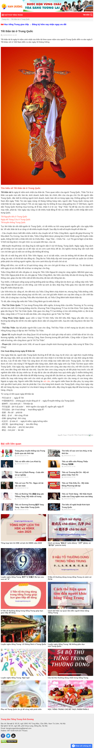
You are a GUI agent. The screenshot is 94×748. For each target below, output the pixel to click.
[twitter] (8, 736)
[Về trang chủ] (47, 6)
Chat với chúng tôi (83, 746)
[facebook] (3, 736)
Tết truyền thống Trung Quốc (13, 222)
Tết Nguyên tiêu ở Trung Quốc (14, 217)
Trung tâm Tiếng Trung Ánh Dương (17, 719)
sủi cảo (46, 381)
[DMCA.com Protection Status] (9, 742)
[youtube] (13, 736)
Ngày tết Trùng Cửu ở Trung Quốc (15, 220)
